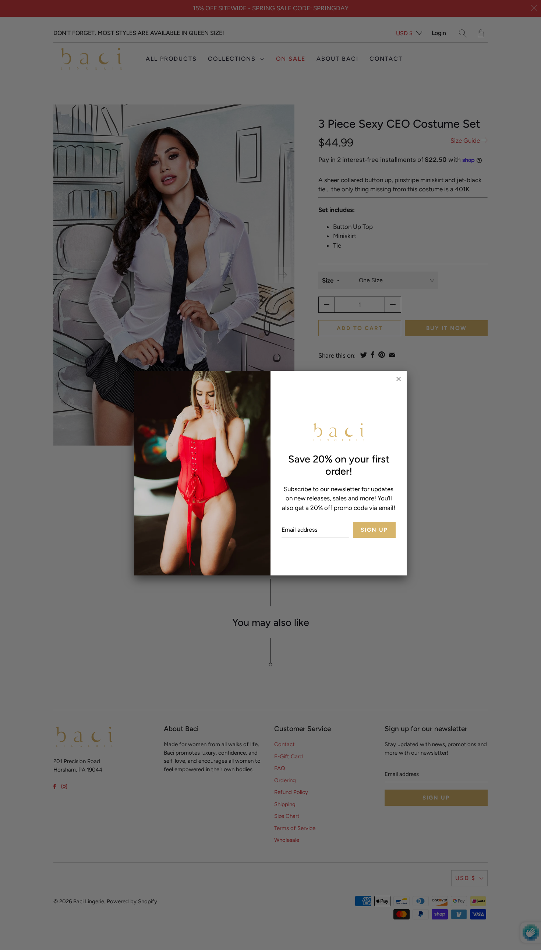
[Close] (398, 379)
